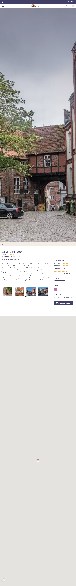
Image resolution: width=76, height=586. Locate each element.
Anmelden (63, 1)
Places (6, 244)
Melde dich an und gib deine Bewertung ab (13, 256)
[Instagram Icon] (2, 2)
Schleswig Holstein (59, 281)
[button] (25, 296)
